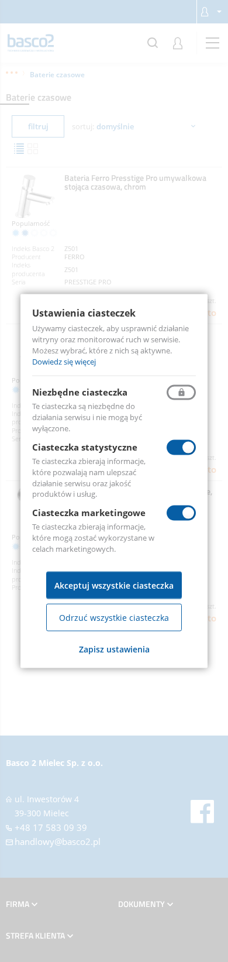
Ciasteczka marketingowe (89, 512)
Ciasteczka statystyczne (84, 447)
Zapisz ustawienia (114, 648)
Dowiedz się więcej (64, 361)
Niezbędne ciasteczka (79, 392)
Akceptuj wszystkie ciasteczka (114, 584)
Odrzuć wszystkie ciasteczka (114, 617)
